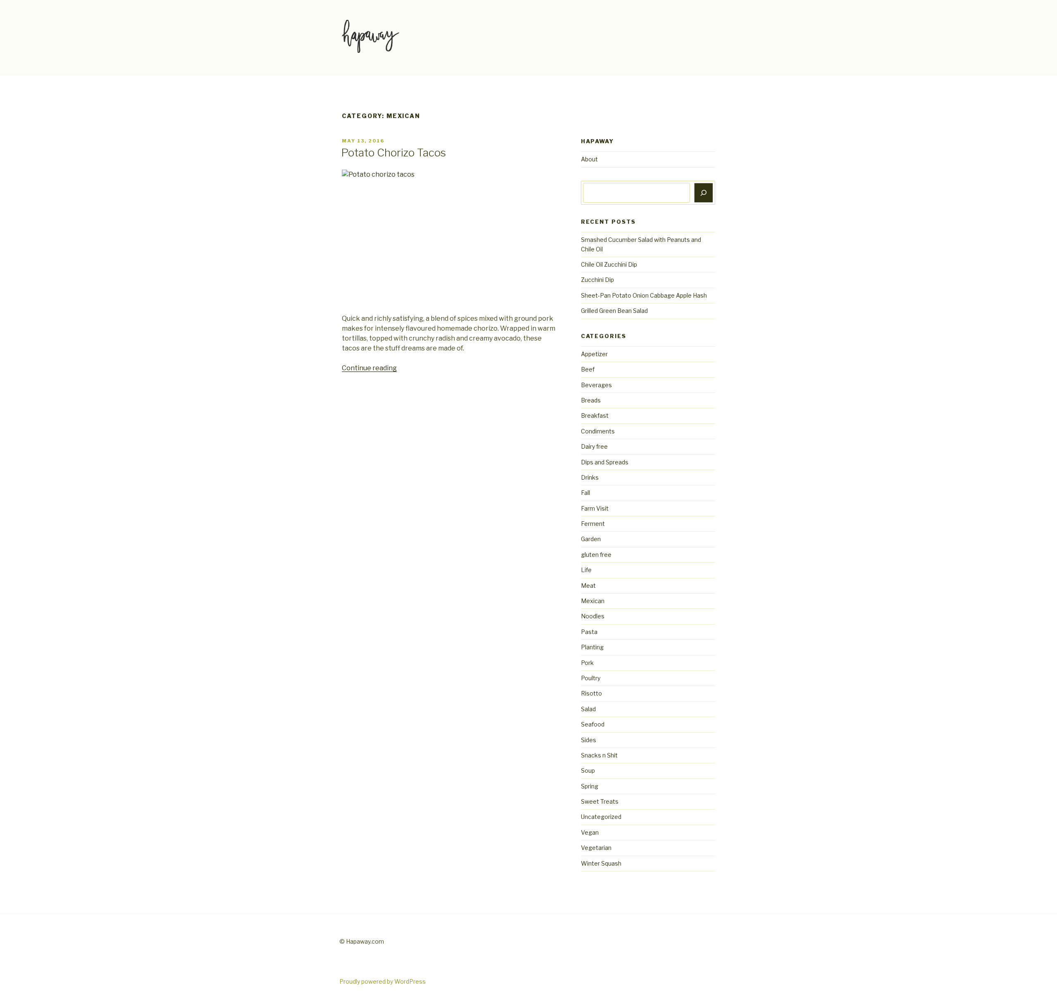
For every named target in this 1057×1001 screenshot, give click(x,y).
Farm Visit (595, 508)
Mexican (592, 600)
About (589, 159)
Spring (589, 786)
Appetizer (594, 353)
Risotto (591, 693)
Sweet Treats (600, 801)
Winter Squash (601, 863)
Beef (588, 369)
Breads (591, 400)
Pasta (589, 631)
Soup (588, 770)
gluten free (596, 554)
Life (586, 569)
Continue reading (369, 368)
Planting (592, 647)
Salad (588, 708)
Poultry (590, 678)
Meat (588, 585)
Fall (585, 492)
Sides (588, 739)
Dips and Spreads (604, 462)
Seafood (592, 724)
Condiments (598, 431)
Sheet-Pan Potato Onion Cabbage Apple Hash (644, 295)
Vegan (590, 832)
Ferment (593, 523)
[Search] (703, 193)
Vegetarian (596, 847)
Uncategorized (601, 816)
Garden (591, 538)
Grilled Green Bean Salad (614, 310)
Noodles (592, 616)
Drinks (590, 477)
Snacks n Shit (599, 755)
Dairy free (594, 446)
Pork (587, 662)
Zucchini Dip (597, 279)
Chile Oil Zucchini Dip (609, 264)
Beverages (596, 384)
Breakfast (595, 415)
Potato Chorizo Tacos (393, 152)
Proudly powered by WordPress (382, 981)
